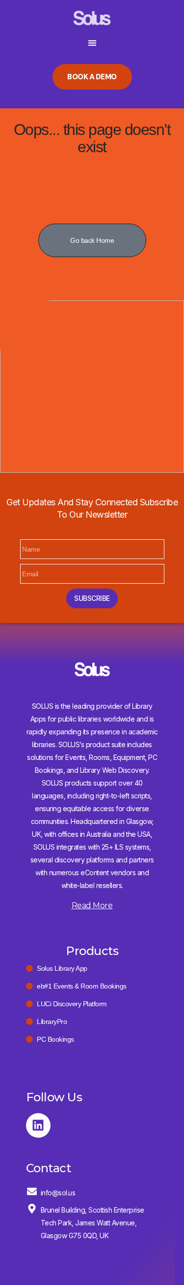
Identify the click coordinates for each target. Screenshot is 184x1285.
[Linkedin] (38, 1125)
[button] (92, 42)
